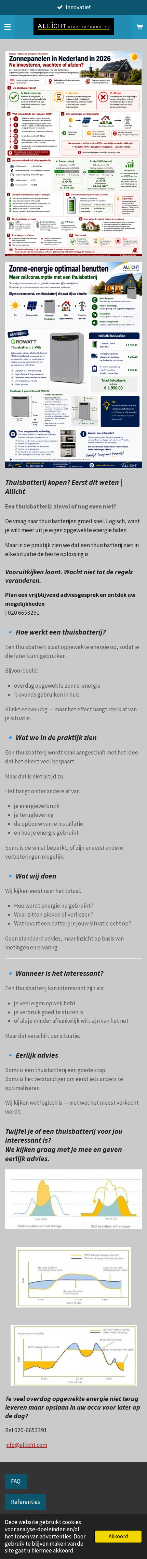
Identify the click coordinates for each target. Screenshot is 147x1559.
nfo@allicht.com (26, 1445)
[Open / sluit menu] (7, 27)
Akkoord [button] (118, 1536)
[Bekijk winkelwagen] (139, 27)
